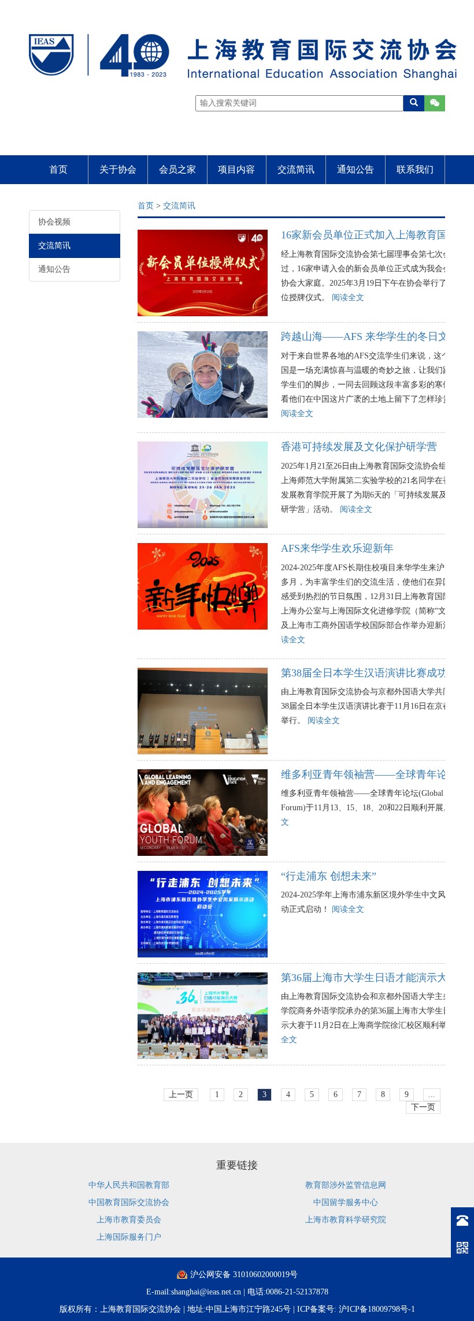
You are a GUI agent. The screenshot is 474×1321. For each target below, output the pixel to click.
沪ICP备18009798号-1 (377, 1309)
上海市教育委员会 (129, 1219)
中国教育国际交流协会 (128, 1202)
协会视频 (54, 222)
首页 (58, 169)
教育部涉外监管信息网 (345, 1185)
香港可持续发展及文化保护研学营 (359, 446)
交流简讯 (295, 169)
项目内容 (236, 169)
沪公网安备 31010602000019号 (244, 1274)
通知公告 (355, 169)
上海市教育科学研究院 (345, 1219)
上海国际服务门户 (129, 1237)
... (431, 1094)
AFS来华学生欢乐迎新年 (337, 548)
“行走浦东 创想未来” (328, 876)
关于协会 (117, 169)
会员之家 (177, 169)
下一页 (423, 1107)
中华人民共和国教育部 (128, 1185)
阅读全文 (348, 297)
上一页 (181, 1094)
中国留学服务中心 (345, 1202)
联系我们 (415, 169)
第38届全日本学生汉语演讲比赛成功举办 (374, 673)
